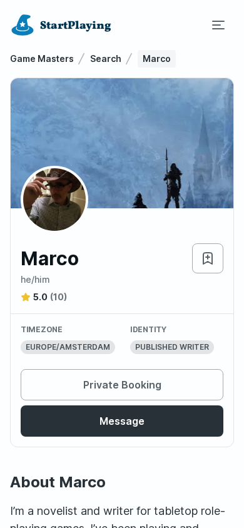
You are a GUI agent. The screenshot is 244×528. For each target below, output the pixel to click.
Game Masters (42, 58)
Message (122, 421)
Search (105, 58)
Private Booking (122, 384)
